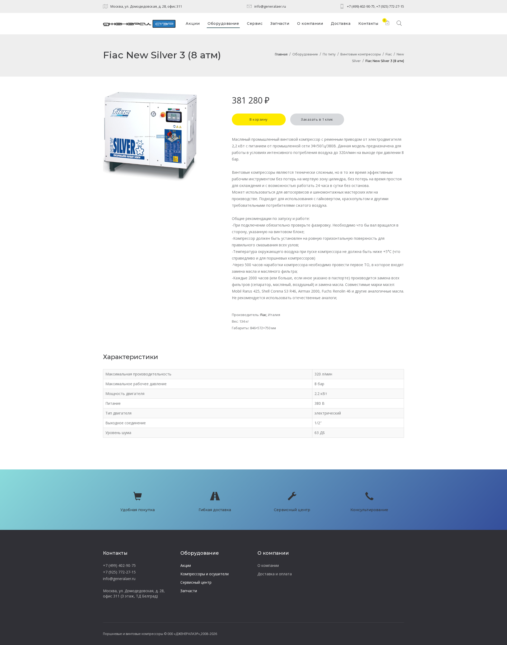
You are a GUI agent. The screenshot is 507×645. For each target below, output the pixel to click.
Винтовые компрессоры (360, 54)
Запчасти (188, 590)
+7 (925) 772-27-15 (390, 6)
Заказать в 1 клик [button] (317, 119)
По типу (329, 54)
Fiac (389, 54)
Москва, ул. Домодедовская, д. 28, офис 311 (146, 6)
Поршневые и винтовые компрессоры (133, 634)
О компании (268, 565)
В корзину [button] (259, 119)
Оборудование (305, 54)
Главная (281, 54)
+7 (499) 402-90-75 (361, 6)
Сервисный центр (196, 582)
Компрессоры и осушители (204, 573)
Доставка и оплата (274, 573)
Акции (185, 565)
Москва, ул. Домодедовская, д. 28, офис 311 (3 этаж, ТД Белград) (134, 593)
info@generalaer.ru (270, 6)
